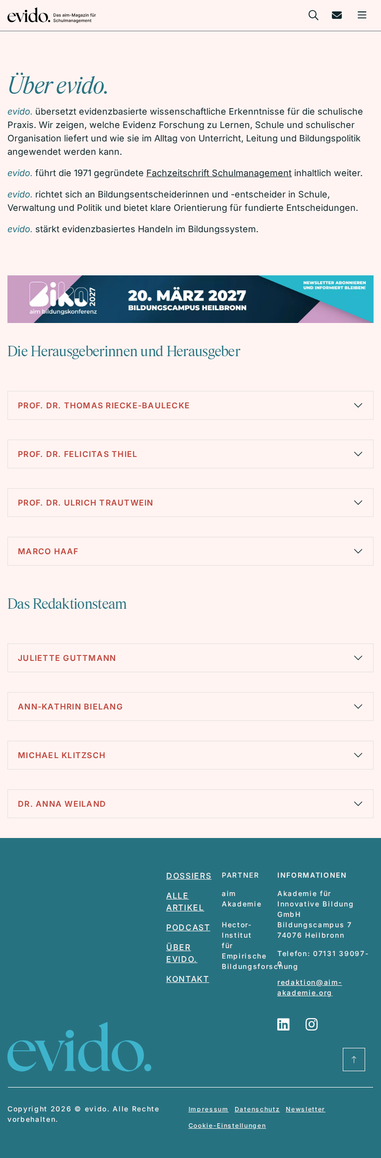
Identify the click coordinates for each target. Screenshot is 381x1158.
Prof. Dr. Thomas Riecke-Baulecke (104, 405)
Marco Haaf (48, 551)
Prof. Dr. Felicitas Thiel (77, 454)
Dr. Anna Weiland (62, 804)
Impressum (209, 1109)
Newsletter (305, 1109)
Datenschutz (257, 1109)
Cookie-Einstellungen (227, 1125)
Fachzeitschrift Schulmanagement (219, 173)
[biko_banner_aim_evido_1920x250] (190, 298)
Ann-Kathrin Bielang (70, 706)
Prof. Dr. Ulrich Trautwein (86, 503)
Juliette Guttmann (67, 658)
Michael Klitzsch (62, 755)
